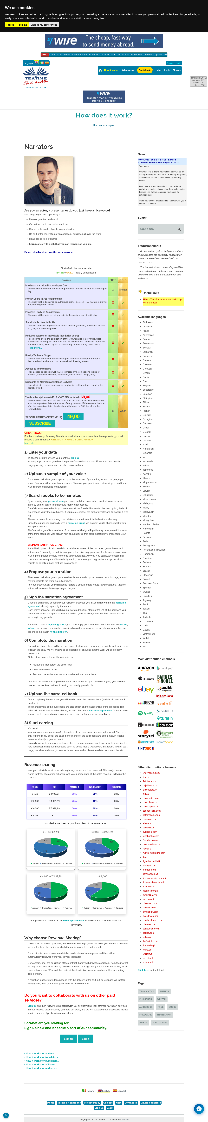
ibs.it (145, 857)
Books (172, 1007)
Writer (161, 999)
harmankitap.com (152, 844)
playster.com (149, 924)
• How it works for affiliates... (40, 1064)
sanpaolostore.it (151, 928)
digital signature (57, 624)
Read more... (35, 347)
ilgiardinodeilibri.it (151, 861)
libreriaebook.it (150, 873)
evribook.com (150, 831)
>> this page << (58, 631)
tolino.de (147, 949)
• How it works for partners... (40, 1068)
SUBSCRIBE (40, 423)
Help (158, 70)
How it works (111, 70)
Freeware (145, 1015)
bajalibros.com (150, 785)
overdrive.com (150, 916)
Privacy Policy (92, 1102)
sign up (75, 457)
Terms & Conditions (69, 1102)
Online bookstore (151, 1102)
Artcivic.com (149, 781)
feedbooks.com (151, 836)
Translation (147, 991)
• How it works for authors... (40, 1053)
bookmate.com (151, 798)
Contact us (131, 1102)
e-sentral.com (150, 819)
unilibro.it (147, 953)
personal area (56, 501)
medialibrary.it (150, 895)
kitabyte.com (149, 865)
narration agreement (100, 710)
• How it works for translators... (42, 1057)
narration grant (76, 523)
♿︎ (6, 1115)
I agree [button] (10, 24)
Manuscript (160, 1022)
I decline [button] (22, 24)
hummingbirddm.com (154, 852)
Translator (164, 1015)
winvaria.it (148, 962)
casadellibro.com (152, 810)
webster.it (148, 958)
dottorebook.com (152, 815)
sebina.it (147, 937)
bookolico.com (150, 802)
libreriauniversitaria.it (153, 882)
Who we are (128, 70)
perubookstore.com (153, 920)
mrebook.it (148, 899)
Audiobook (146, 1007)
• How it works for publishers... (41, 1060)
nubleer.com (149, 907)
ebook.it (147, 823)
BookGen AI (145, 70)
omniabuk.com (150, 911)
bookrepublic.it (150, 806)
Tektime (125, 1119)
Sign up (170, 63)
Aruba (123, 624)
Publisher (145, 999)
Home (50, 1102)
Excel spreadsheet (73, 920)
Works (143, 1022)
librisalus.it (148, 886)
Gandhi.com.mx (151, 840)
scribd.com (149, 932)
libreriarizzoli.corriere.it (154, 878)
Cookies (108, 1102)
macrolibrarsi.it (150, 890)
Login (178, 63)
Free (161, 1007)
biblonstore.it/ (150, 789)
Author (164, 991)
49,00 (73, 416)
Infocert (32, 628)
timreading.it (149, 945)
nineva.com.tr (150, 903)
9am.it (146, 777)
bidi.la (146, 793)
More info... (30, 443)
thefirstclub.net (150, 941)
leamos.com (149, 869)
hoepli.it (147, 848)
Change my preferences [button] (44, 24)
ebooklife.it (148, 827)
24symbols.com (151, 772)
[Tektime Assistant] (199, 1109)
